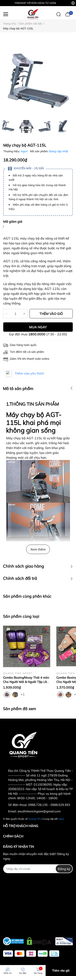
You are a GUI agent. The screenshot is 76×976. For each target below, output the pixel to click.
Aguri (24, 151)
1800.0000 (36, 334)
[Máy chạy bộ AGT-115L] (38, 77)
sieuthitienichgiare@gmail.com (39, 811)
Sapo (61, 818)
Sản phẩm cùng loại (21, 616)
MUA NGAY (38, 327)
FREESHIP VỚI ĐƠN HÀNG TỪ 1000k (35, 2)
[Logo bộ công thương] (38, 940)
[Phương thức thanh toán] (31, 953)
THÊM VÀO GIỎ (51, 314)
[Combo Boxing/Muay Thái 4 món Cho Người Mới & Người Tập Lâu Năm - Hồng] (26, 646)
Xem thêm (38, 549)
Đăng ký (64, 869)
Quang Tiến (34, 818)
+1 (23, 694)
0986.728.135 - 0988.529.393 (49, 805)
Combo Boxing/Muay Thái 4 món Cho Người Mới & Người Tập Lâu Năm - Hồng (26, 682)
